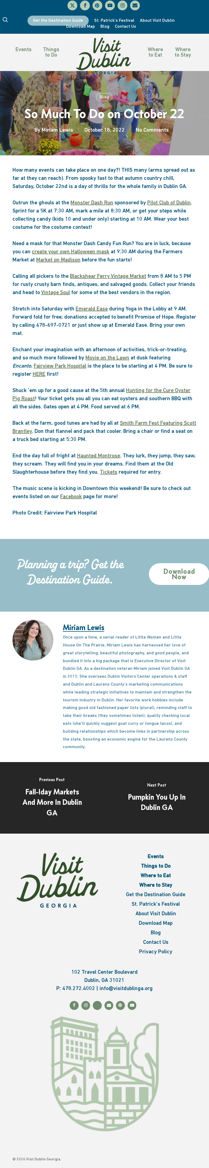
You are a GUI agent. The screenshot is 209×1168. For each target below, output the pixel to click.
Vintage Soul (55, 292)
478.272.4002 (78, 988)
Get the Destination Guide (155, 895)
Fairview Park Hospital (60, 366)
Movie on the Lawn (107, 358)
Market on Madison (58, 260)
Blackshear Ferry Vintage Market (108, 276)
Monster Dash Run (91, 203)
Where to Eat (155, 52)
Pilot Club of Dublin (169, 203)
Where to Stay (183, 52)
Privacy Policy (155, 952)
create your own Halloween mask (70, 252)
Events (24, 50)
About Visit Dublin (156, 914)
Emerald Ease (92, 309)
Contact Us (155, 942)
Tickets (108, 472)
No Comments (152, 130)
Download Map (156, 923)
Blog (104, 97)
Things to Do (51, 52)
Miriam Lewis (57, 130)
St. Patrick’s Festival (156, 904)
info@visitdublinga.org (126, 988)
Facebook (71, 497)
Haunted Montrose (98, 456)
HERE (39, 374)
